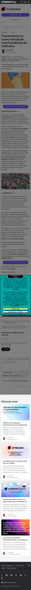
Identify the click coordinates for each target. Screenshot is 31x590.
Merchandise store (9, 582)
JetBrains (14, 586)
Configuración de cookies (15, 312)
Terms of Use (19, 565)
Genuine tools (11, 568)
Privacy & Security (7, 565)
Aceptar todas (15, 309)
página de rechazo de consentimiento (19, 305)
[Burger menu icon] (29, 2)
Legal (3, 568)
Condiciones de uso (20, 299)
